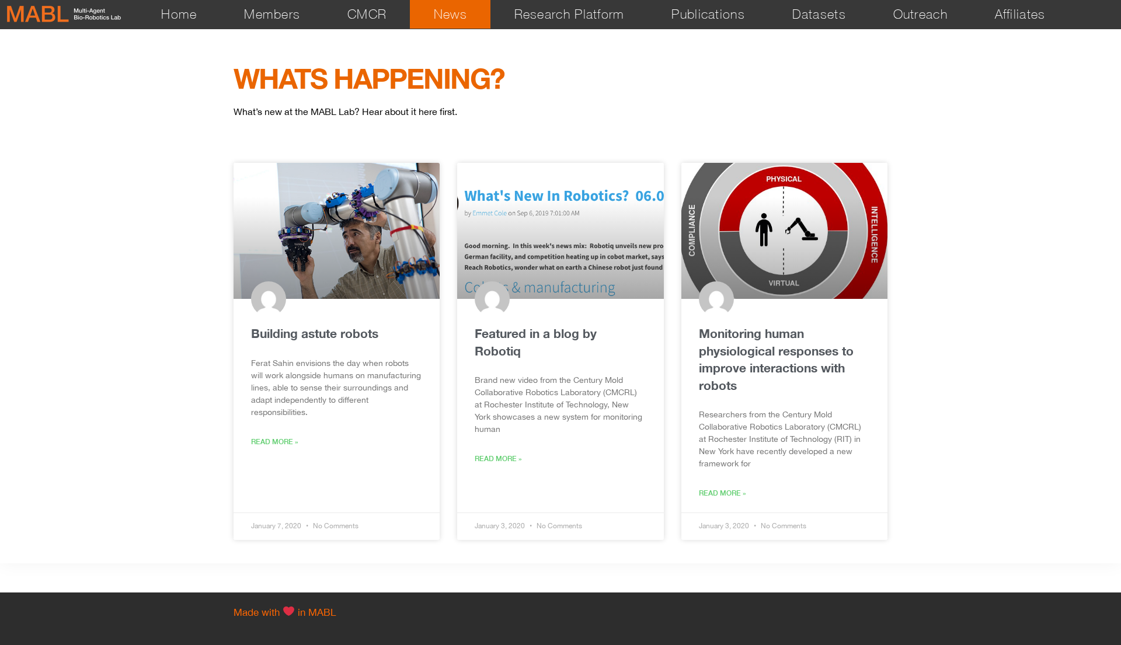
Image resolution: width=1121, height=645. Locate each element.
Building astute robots (314, 333)
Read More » (274, 441)
